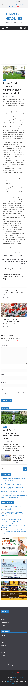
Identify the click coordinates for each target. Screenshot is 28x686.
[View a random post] (25, 28)
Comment (4, 345)
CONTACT (3, 655)
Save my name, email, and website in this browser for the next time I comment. (13, 394)
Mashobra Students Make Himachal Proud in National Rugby (13, 277)
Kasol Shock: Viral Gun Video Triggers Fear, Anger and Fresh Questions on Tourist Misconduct (13, 508)
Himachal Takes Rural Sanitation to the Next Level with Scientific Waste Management (18, 458)
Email (3, 374)
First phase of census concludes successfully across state (13, 292)
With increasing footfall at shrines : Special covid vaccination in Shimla (13, 254)
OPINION (5, 426)
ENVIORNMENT (5, 649)
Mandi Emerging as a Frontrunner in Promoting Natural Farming (12, 434)
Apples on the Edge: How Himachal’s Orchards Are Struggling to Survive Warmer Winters (13, 525)
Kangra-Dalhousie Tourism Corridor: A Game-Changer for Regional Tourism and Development (13, 513)
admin (14, 96)
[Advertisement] (14, 45)
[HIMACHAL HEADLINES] (3, 28)
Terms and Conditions (7, 619)
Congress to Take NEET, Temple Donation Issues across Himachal (11, 321)
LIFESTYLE (3, 642)
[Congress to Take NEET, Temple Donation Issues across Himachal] (14, 304)
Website (3, 382)
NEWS (4, 79)
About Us (3, 616)
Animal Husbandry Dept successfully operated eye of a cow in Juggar (15, 5)
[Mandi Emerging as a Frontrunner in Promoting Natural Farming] (14, 417)
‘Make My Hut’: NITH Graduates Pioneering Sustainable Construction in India (13, 531)
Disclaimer (4, 626)
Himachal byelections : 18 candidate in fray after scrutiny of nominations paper (13, 261)
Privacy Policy (5, 622)
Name (3, 367)
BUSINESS (3, 645)
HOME (3, 636)
